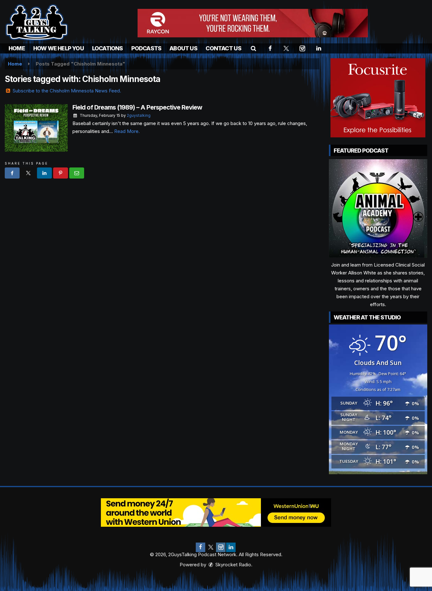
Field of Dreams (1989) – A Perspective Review (137, 107)
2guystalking (139, 115)
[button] (253, 48)
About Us (183, 48)
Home (17, 48)
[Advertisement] (253, 23)
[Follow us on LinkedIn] (231, 547)
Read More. (127, 131)
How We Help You (58, 48)
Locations (107, 48)
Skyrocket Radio (232, 565)
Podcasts (146, 48)
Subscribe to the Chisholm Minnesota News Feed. (67, 91)
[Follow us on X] (210, 547)
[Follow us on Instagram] (220, 547)
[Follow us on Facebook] (200, 547)
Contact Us (223, 48)
